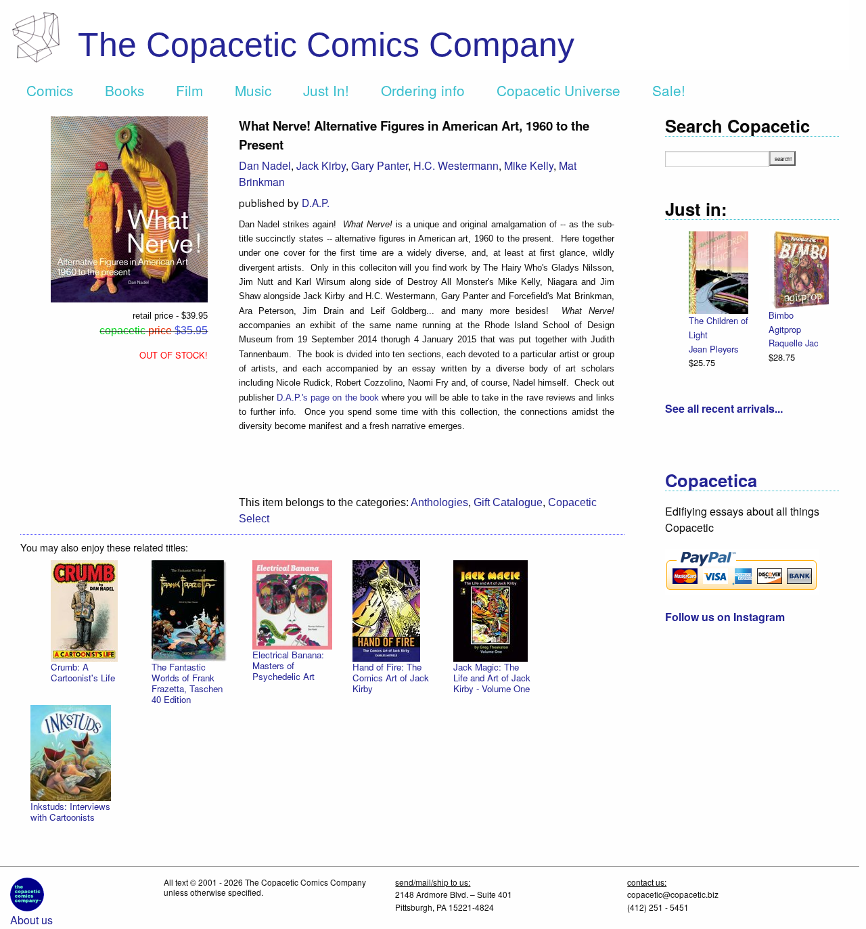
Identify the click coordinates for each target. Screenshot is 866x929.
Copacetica (711, 480)
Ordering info (423, 90)
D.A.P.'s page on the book (328, 397)
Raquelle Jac (793, 342)
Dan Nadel (265, 165)
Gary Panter (379, 165)
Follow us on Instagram (725, 617)
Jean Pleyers (713, 348)
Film (189, 90)
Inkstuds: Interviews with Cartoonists (70, 811)
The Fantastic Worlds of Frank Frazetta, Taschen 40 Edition (187, 683)
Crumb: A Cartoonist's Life (83, 672)
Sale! (668, 90)
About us (31, 920)
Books (124, 90)
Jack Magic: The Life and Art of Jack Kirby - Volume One (491, 677)
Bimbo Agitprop (785, 322)
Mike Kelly (528, 165)
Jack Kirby (321, 165)
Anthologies (439, 502)
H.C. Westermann (456, 165)
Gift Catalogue (508, 502)
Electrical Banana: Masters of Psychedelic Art (288, 665)
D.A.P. (315, 202)
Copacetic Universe (558, 90)
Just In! (326, 90)
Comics (49, 90)
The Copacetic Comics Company (326, 45)
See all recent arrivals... (724, 408)
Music (253, 90)
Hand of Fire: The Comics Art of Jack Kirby (390, 677)
